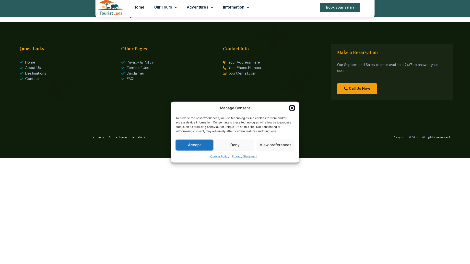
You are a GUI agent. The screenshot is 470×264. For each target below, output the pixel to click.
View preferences (275, 145)
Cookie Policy (219, 156)
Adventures (197, 7)
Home (138, 7)
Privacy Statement (244, 156)
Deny (235, 145)
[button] (292, 108)
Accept (194, 145)
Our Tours (163, 7)
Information (233, 7)
